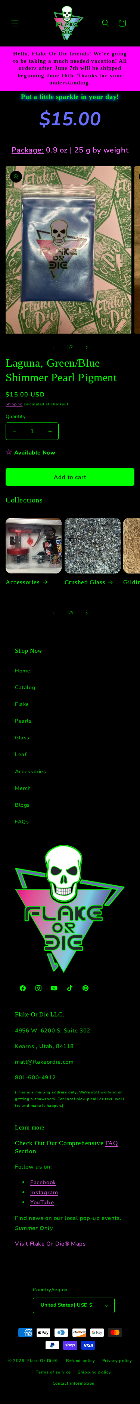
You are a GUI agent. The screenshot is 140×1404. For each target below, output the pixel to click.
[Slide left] (54, 347)
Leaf (21, 754)
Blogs (22, 805)
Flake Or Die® (42, 1360)
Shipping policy (94, 1372)
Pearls (23, 721)
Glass (22, 737)
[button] (15, 23)
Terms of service (53, 1372)
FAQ (111, 1143)
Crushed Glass (85, 582)
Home (22, 670)
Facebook (43, 1182)
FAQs (22, 821)
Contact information (73, 1383)
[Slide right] (86, 347)
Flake (22, 704)
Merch (23, 788)
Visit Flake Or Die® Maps (50, 1243)
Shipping (14, 404)
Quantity (16, 416)
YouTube (42, 1202)
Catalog (25, 687)
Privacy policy (117, 1360)
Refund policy (80, 1360)
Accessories (23, 582)
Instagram (44, 1192)
